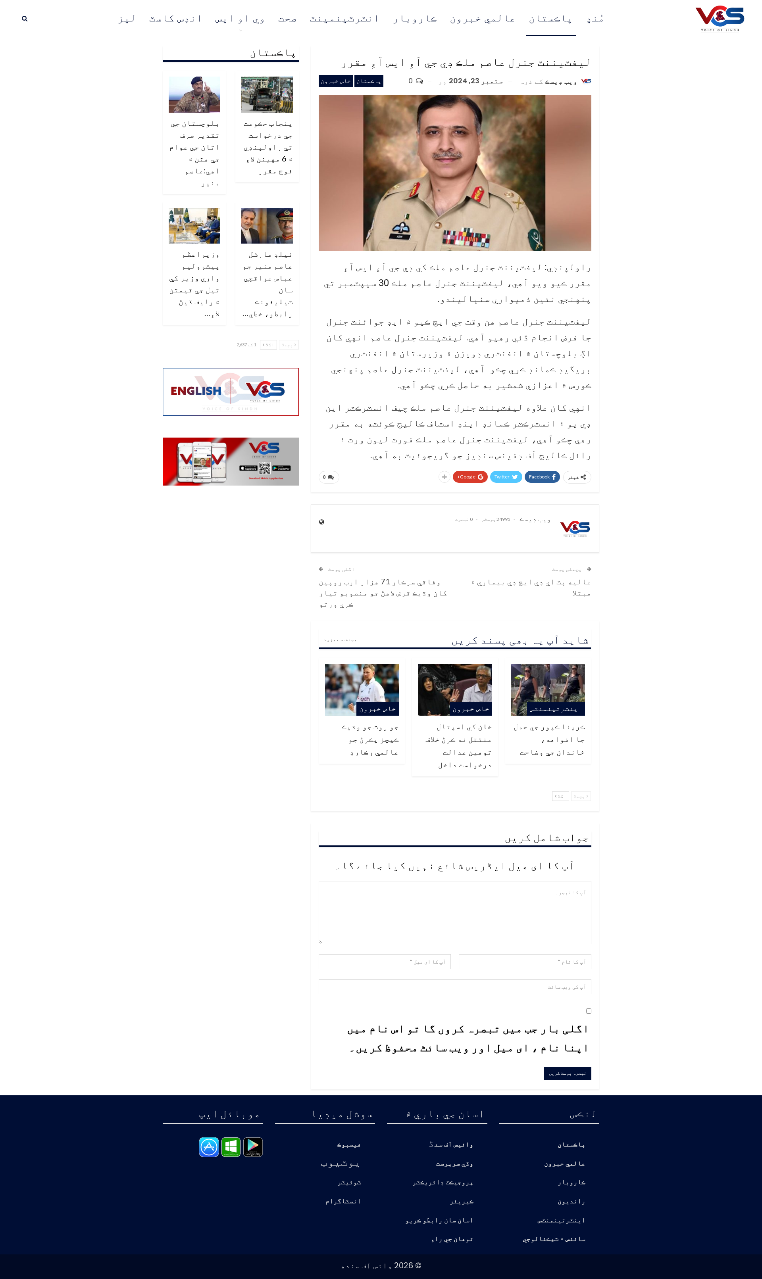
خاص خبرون (336, 81)
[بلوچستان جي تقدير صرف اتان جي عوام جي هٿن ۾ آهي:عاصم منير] (194, 95)
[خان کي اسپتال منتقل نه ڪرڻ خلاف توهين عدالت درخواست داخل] (455, 689)
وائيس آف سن (454, 1144)
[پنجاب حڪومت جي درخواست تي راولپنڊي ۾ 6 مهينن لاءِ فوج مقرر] (267, 95)
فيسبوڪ (349, 1144)
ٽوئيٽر (349, 1182)
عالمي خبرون (483, 18)
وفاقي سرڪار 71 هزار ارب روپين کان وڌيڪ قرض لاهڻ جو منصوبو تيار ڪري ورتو (383, 592)
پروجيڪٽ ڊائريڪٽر (442, 1182)
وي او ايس (241, 18)
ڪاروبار (415, 18)
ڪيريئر (461, 1201)
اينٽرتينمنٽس (556, 708)
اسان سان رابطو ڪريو (439, 1220)
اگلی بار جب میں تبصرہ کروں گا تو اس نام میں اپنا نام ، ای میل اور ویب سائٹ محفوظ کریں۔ (468, 1037)
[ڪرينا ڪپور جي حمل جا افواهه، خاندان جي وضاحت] (548, 689)
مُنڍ (595, 18)
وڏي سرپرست (454, 1163)
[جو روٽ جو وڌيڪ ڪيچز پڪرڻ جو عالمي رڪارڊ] (362, 689)
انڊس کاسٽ (176, 18)
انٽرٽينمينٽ (345, 18)
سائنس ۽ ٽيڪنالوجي (554, 1239)
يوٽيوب (341, 1161)
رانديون (571, 1201)
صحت (287, 18)
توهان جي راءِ (452, 1239)
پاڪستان (551, 18)
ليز (127, 18)
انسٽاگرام (343, 1201)
